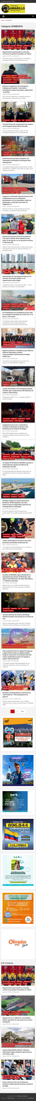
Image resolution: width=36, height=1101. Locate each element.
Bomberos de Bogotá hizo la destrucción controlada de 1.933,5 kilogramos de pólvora (17, 695)
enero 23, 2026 (6, 661)
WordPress (31, 1098)
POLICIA (5, 1014)
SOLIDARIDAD (18, 48)
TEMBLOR (17, 192)
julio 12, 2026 (6, 431)
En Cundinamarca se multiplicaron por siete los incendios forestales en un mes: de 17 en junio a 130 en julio (18, 314)
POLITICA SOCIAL (20, 570)
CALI (19, 120)
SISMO (12, 192)
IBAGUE (28, 418)
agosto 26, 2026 (7, 56)
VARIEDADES (6, 154)
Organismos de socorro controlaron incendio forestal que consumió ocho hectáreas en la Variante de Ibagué (15, 427)
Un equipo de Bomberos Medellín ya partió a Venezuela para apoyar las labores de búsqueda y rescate (18, 465)
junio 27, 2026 (6, 469)
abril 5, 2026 (6, 583)
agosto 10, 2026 (7, 206)
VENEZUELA (12, 346)
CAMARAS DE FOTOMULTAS (24, 1043)
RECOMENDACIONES (8, 647)
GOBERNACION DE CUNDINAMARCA (12, 190)
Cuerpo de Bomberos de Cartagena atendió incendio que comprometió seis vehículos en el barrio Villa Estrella (18, 391)
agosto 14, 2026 (7, 164)
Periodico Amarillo (22, 1096)
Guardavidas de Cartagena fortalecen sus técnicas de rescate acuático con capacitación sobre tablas (17, 278)
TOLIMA (25, 48)
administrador (15, 56)
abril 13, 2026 (6, 544)
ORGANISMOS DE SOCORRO (10, 82)
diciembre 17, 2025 (8, 699)
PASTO (27, 1075)
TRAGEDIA (11, 458)
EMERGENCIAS (6, 77)
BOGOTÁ (13, 45)
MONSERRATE (6, 536)
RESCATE (5, 346)
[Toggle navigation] (3, 16)
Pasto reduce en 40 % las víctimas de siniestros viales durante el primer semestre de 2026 (18, 1084)
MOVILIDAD (6, 1046)
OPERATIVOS (26, 1011)
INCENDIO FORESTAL (8, 48)
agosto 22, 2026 (7, 94)
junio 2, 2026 (6, 508)
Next (22, 711)
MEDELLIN (23, 456)
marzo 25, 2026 (7, 621)
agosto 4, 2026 (6, 318)
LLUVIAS (28, 568)
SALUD (16, 647)
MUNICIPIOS (6, 192)
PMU (23, 120)
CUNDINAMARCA (22, 75)
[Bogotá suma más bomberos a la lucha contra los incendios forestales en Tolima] (18, 39)
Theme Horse (11, 1098)
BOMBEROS (19, 45)
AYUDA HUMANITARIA (16, 454)
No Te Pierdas (7, 963)
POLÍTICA (11, 570)
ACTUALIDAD (6, 45)
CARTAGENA (21, 270)
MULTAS (12, 1046)
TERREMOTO (29, 120)
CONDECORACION (7, 344)
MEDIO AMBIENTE (7, 80)
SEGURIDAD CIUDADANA (15, 1014)
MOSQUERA (16, 80)
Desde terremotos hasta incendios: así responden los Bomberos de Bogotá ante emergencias (17, 160)
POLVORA (26, 686)
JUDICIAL (19, 1011)
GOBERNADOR (15, 77)
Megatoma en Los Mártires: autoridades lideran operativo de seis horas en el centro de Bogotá (17, 1020)
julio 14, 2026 (6, 394)
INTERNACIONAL (26, 344)
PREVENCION (29, 644)
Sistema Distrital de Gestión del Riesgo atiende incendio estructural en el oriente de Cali (18, 617)
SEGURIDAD (29, 270)
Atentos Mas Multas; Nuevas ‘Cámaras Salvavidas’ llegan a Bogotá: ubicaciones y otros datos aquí (17, 1052)
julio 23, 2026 (6, 358)
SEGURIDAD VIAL (7, 1078)
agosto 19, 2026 (7, 128)
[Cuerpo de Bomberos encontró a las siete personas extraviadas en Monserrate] (18, 528)
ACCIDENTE (6, 1075)
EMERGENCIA (27, 45)
